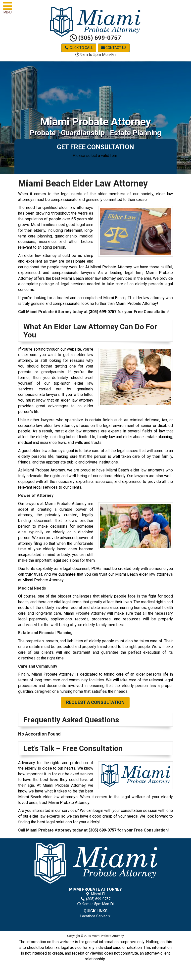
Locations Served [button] (94, 916)
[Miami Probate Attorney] (95, 863)
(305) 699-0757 (99, 37)
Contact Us (116, 48)
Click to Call (81, 48)
